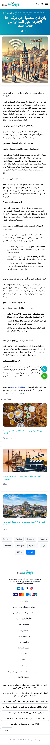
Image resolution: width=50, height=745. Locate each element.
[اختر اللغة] (42, 3)
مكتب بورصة (24, 624)
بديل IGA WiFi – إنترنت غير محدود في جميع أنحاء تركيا (25, 718)
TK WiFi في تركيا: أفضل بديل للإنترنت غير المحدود (25, 713)
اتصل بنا (24, 653)
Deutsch (6, 539)
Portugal (20, 545)
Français (43, 539)
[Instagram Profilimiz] (31, 588)
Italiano (8, 545)
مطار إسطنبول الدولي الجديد (24, 607)
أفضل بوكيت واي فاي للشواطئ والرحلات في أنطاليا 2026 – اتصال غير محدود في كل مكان (25, 694)
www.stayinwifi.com (18, 387)
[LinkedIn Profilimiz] (18, 588)
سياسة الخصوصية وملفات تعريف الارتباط (24, 671)
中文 (43, 545)
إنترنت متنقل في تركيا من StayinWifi (25, 724)
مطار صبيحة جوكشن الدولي (24, 613)
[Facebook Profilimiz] (23, 588)
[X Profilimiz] (27, 588)
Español (30, 539)
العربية (30, 552)
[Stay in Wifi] (10, 4)
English (19, 539)
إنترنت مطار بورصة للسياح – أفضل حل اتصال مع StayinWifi (25, 707)
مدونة (24, 659)
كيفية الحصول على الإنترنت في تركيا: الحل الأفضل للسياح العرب (25, 701)
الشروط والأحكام (23, 677)
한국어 (20, 552)
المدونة (9, 13)
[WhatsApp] (44, 376)
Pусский (32, 545)
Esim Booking (24, 636)
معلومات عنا (24, 642)
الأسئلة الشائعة (24, 648)
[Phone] (44, 369)
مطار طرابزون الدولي (23, 618)
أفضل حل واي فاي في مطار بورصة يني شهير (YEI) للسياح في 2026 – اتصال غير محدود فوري (25, 686)
